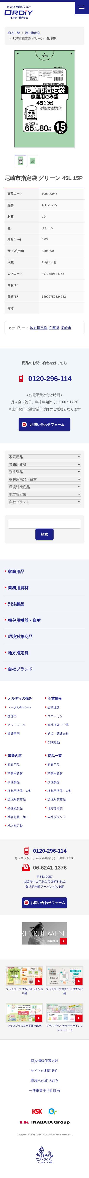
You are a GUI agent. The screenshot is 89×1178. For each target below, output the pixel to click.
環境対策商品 (20, 636)
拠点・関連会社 (58, 733)
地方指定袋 (38, 328)
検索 (44, 534)
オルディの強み (20, 698)
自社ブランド (20, 669)
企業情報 (55, 698)
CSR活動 (54, 742)
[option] (44, 99)
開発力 (12, 716)
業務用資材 (18, 587)
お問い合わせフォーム (47, 424)
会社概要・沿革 (58, 725)
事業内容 (15, 756)
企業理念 (54, 707)
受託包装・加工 (18, 817)
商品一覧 (55, 756)
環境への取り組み (44, 1080)
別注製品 (16, 604)
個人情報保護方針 (44, 1061)
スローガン (55, 716)
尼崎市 (66, 328)
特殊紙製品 (15, 808)
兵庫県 (54, 328)
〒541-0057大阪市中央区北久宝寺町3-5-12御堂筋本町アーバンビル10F (44, 881)
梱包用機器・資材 (24, 620)
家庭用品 (16, 571)
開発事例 (14, 733)
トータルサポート (20, 707)
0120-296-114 (49, 379)
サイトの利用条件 (44, 1071)
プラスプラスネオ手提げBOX (24, 1025)
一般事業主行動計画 (44, 1090)
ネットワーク (17, 725)
